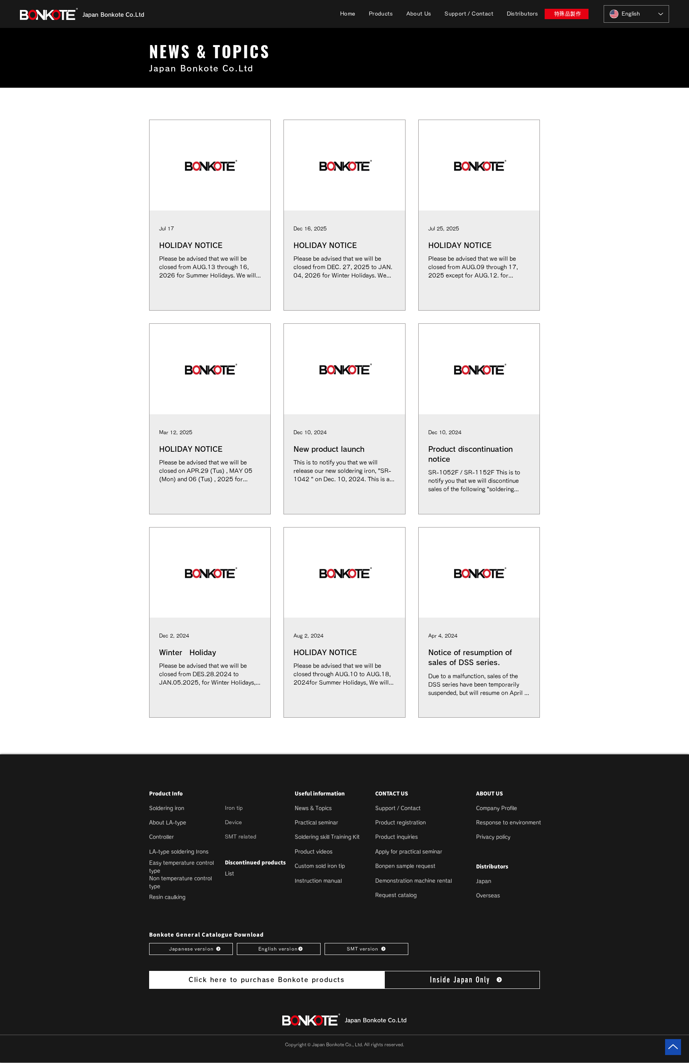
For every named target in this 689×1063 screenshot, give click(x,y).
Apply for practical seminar (408, 851)
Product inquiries (396, 837)
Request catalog (396, 895)
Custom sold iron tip (320, 866)
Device (233, 822)
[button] (381, 14)
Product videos (314, 851)
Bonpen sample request (405, 866)
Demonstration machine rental (413, 881)
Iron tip (234, 808)
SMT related (240, 836)
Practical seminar (316, 822)
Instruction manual (318, 881)
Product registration (400, 822)
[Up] (673, 1047)
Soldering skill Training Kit (327, 837)
